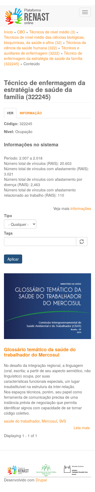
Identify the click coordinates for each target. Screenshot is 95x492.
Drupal (41, 479)
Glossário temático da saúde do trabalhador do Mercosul (40, 352)
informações (80, 208)
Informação (31, 113)
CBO (21, 31)
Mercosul (49, 421)
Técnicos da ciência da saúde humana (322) (45, 45)
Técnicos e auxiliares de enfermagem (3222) (41, 50)
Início (8, 31)
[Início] (27, 16)
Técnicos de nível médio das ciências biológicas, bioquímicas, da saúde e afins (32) (44, 39)
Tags (8, 233)
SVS (62, 421)
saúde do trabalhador (22, 421)
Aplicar (13, 259)
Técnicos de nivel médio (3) (52, 31)
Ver (11, 114)
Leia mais (82, 427)
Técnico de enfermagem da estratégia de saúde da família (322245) (43, 58)
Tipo (8, 215)
